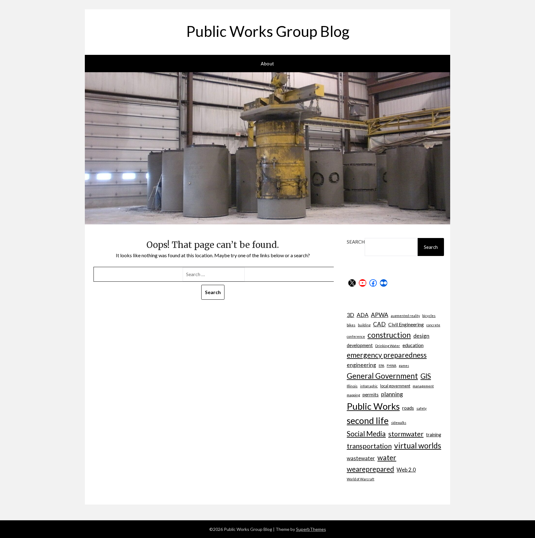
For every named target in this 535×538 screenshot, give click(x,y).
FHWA (391, 366)
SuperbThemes (311, 529)
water (386, 457)
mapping (353, 395)
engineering (361, 365)
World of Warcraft (360, 479)
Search (356, 242)
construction (389, 334)
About (267, 63)
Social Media (366, 433)
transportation (369, 446)
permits (371, 394)
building (364, 325)
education (413, 345)
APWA (379, 314)
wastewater (361, 458)
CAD (379, 324)
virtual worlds (417, 445)
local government (395, 385)
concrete (433, 325)
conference (356, 336)
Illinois (352, 386)
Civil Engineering (406, 324)
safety (421, 408)
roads (408, 408)
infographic (369, 386)
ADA (362, 314)
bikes (351, 325)
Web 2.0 (406, 469)
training (433, 434)
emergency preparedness (387, 355)
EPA (381, 366)
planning (392, 394)
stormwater (406, 434)
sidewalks (398, 423)
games (404, 366)
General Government (382, 375)
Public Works (373, 406)
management (423, 386)
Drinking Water (387, 345)
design (421, 336)
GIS (425, 376)
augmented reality (405, 316)
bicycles (429, 315)
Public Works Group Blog (267, 31)
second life (368, 420)
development (360, 345)
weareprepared (370, 469)
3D (350, 314)
